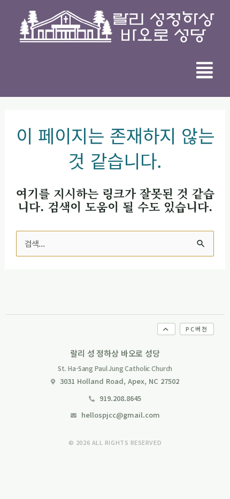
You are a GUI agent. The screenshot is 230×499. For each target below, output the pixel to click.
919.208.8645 (120, 398)
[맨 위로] (166, 329)
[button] (205, 70)
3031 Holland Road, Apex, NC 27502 (119, 381)
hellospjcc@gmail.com (120, 415)
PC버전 (197, 328)
